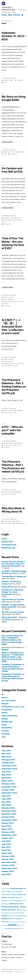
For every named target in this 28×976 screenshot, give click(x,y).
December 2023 (9, 787)
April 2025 (6, 756)
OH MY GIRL (22, 912)
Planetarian (14, 915)
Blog (10, 15)
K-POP (13, 897)
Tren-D (14, 921)
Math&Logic (19, 410)
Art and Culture (9, 700)
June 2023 (6, 799)
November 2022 (9, 814)
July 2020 (6, 874)
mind (4, 82)
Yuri (3, 737)
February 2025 (8, 760)
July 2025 (6, 750)
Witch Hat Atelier (21, 921)
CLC (5, 891)
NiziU (14, 912)
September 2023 (9, 793)
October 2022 (8, 817)
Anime (18, 218)
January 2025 (8, 763)
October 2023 (8, 790)
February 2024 (8, 784)
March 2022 (7, 829)
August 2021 (7, 838)
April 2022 (6, 826)
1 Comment (6, 447)
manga (16, 903)
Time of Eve (5, 303)
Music (4, 725)
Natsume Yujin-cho (9, 912)
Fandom (9, 220)
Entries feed (7, 542)
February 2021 (8, 856)
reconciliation (9, 365)
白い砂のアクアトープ (18, 928)
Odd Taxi (17, 912)
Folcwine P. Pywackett (9, 78)
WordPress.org (8, 548)
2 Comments (13, 154)
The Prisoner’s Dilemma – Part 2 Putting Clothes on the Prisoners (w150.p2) (14, 386)
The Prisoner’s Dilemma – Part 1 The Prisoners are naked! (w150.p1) (13, 466)
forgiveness (6, 363)
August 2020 (8, 871)
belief (4, 220)
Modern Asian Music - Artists (14, 907)
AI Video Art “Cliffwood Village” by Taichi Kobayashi (12, 592)
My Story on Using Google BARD (14, 98)
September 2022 (9, 820)
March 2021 (7, 853)
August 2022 (8, 823)
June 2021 (6, 844)
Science (5, 731)
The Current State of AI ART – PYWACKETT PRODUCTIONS (12, 637)
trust (17, 921)
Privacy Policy (18, 971)
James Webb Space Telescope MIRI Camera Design (12, 669)
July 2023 (6, 796)
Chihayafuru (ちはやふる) (13, 706)
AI (3, 694)
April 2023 (6, 805)
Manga (5, 718)
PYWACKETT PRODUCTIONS (8, 8)
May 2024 (6, 775)
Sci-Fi (21, 301)
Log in (4, 539)
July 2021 (6, 841)
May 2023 (6, 802)
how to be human (17, 220)
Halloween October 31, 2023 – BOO (14, 36)
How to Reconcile (8, 361)
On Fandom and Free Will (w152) (12, 170)
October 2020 (8, 865)
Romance (5, 918)
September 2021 (9, 835)
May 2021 (6, 847)
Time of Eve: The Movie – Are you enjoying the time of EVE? (13, 243)
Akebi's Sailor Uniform (6, 888)
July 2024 (6, 772)
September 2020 (9, 868)
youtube (15, 365)
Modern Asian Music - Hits (11, 910)
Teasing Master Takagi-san (14, 576)
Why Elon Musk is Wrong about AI (13, 510)
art (25, 888)
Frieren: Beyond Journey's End (10, 894)
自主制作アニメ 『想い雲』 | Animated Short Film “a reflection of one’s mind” (13, 326)
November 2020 (9, 862)
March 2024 (7, 781)
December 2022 (9, 811)
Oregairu (5, 916)
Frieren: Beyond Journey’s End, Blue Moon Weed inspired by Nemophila (13, 563)
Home (4, 15)
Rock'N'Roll (7, 728)
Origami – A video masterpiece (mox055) (13, 606)
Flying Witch (7, 587)
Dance (4, 712)
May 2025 (6, 753)
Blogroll (5, 649)
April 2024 (6, 778)
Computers (20, 80)
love (15, 301)
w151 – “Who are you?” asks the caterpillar (12, 430)
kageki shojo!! (18, 897)
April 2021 (6, 850)
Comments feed (9, 545)
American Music (17, 888)
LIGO (9, 903)
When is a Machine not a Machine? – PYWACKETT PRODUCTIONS (13, 654)
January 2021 (8, 859)
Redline (24, 915)
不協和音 (6, 928)
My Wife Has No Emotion (13, 612)
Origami (9, 915)
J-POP (9, 897)
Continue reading (8, 142)
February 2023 (8, 808)
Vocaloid (6, 734)
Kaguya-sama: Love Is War (8, 900)
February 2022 (8, 832)
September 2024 (9, 769)
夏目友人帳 (11, 928)
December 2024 (9, 766)
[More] (22, 15)
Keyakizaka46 (18, 900)
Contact (16, 15)
